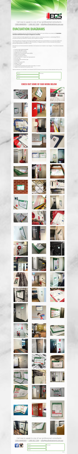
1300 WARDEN (20, 24)
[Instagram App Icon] (21, 445)
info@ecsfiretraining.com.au (52, 24)
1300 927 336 (33, 24)
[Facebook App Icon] (17, 445)
